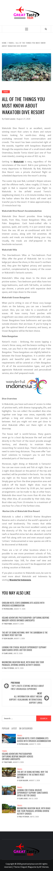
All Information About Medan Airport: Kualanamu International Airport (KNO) (25, 698)
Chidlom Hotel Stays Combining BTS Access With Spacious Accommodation (23, 604)
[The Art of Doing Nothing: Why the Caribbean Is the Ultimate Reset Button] (9, 772)
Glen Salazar (8, 638)
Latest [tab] (14, 728)
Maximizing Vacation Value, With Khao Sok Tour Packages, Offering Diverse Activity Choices (23, 663)
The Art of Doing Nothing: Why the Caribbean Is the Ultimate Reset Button (24, 634)
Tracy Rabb (8, 624)
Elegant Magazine (28, 867)
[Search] (46, 29)
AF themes (44, 867)
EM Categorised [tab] (26, 728)
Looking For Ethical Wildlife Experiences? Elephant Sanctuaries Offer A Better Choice (24, 649)
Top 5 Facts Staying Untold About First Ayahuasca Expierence (27, 686)
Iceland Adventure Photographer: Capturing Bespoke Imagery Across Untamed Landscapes (25, 619)
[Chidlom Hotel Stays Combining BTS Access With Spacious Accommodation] (9, 738)
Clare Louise (10, 118)
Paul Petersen (9, 668)
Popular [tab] (5, 728)
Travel (5, 92)
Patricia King (8, 609)
